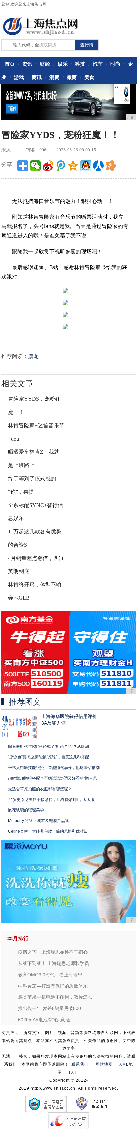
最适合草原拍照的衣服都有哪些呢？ (40, 789)
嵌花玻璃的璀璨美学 (26, 810)
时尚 (115, 64)
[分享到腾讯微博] (60, 165)
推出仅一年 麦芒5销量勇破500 (49, 1008)
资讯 (27, 64)
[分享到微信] (35, 165)
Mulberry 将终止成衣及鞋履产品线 (38, 820)
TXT (72, 1072)
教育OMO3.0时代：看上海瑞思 (50, 974)
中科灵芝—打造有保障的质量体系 (53, 985)
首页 (10, 64)
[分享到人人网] (98, 165)
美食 (89, 77)
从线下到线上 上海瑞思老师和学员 (53, 963)
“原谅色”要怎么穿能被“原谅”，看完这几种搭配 (48, 757)
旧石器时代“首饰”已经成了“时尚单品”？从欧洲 (48, 746)
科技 (80, 64)
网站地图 (104, 1064)
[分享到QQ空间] (73, 165)
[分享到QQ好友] (85, 165)
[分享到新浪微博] (48, 165)
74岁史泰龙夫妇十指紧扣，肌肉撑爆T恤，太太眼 (51, 799)
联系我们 (80, 1064)
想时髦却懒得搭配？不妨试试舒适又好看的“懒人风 (52, 778)
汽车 (98, 64)
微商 (72, 77)
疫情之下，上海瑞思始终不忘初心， (55, 952)
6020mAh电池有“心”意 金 (44, 1019)
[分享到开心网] (111, 165)
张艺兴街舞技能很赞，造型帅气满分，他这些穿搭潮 (54, 767)
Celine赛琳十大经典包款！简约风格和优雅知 (48, 831)
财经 (45, 64)
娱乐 (63, 64)
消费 (54, 77)
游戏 (19, 77)
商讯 (37, 77)
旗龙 (33, 356)
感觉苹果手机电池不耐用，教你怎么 (55, 997)
